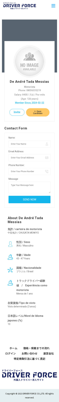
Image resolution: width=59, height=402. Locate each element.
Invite (17, 112)
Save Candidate (37, 112)
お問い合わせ (29, 353)
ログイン (10, 353)
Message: (14, 179)
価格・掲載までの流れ (36, 348)
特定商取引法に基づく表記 (29, 359)
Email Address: (16, 151)
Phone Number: (17, 165)
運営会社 (48, 353)
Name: (12, 137)
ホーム (13, 348)
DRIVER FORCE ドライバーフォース (19, 5)
